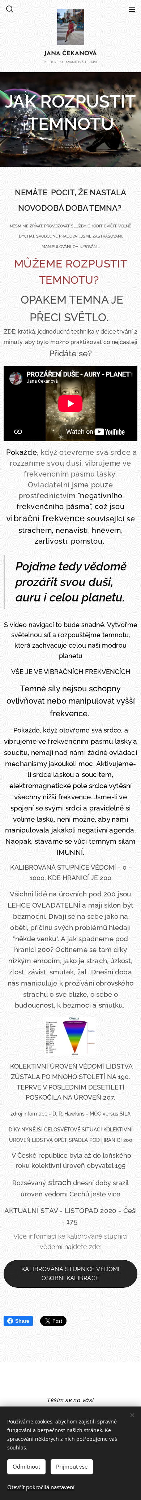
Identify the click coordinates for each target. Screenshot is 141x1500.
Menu (132, 9)
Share (22, 1321)
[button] (9, 9)
